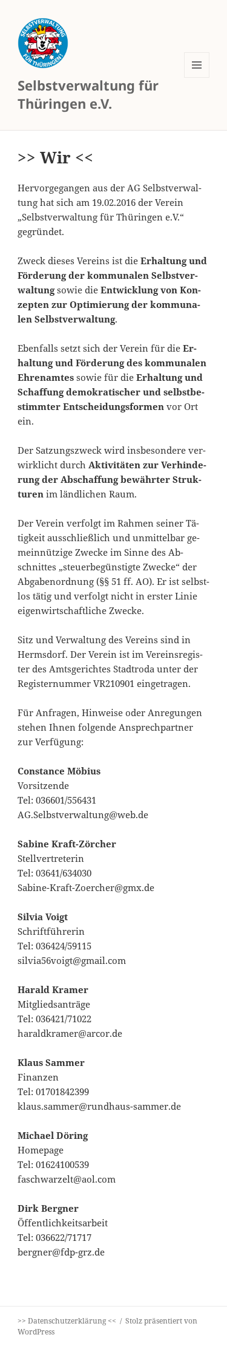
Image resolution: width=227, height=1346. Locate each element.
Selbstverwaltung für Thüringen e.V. (88, 94)
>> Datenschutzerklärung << (67, 1321)
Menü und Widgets (197, 77)
